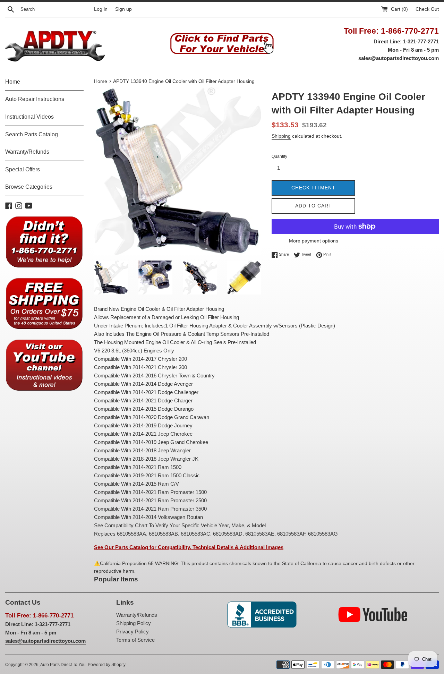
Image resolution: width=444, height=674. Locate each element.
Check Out (427, 9)
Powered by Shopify (107, 664)
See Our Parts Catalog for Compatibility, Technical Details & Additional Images (188, 547)
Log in (101, 9)
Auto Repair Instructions (34, 99)
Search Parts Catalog (31, 134)
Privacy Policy (132, 631)
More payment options (313, 241)
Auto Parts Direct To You (63, 664)
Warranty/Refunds (27, 152)
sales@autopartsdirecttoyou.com (398, 58)
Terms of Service (135, 640)
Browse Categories (28, 187)
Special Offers (22, 169)
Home (12, 82)
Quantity (279, 156)
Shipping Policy (133, 623)
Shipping (281, 136)
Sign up (123, 9)
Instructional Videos (29, 117)
